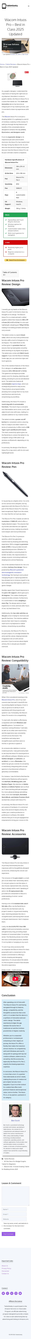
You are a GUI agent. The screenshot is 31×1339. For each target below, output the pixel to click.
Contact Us (5, 1273)
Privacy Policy (6, 1268)
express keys (16, 384)
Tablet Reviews (11, 64)
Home (2, 64)
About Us (5, 1266)
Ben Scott (25, 54)
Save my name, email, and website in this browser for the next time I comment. (16, 1225)
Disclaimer (5, 1271)
